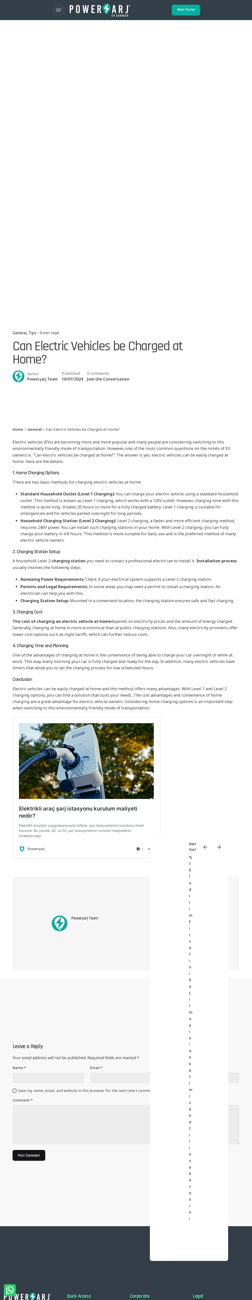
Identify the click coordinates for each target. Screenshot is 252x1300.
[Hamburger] (59, 10)
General (20, 333)
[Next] (219, 847)
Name (19, 1067)
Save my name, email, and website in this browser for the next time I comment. (87, 1090)
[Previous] (205, 847)
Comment (23, 1100)
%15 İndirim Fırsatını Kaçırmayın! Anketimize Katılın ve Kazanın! (190, 1038)
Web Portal (186, 9)
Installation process (216, 561)
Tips (32, 333)
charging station (68, 561)
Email (96, 1067)
